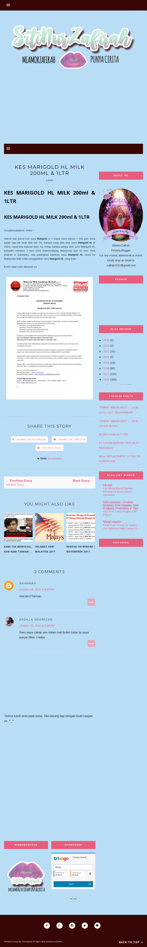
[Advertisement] (73, 109)
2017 (106, 374)
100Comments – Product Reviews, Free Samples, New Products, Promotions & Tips (121, 505)
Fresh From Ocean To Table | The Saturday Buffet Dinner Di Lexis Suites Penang (120, 528)
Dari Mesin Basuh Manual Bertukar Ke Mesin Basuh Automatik (117, 491)
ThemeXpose (27, 941)
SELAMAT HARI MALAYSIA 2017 (45, 549)
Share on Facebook (31, 439)
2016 (106, 379)
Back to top (129, 942)
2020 (106, 357)
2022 (106, 345)
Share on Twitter (72, 439)
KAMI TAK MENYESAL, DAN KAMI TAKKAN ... (18, 549)
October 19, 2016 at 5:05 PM (36, 625)
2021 (106, 351)
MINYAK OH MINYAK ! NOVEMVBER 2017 (80, 549)
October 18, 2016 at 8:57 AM (36, 589)
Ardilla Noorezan (35, 619)
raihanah (27, 583)
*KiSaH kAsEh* (112, 521)
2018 (106, 368)
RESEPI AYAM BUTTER (113, 434)
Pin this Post (52, 448)
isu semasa (55, 458)
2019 (106, 362)
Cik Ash (107, 485)
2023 (106, 340)
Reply (91, 602)
